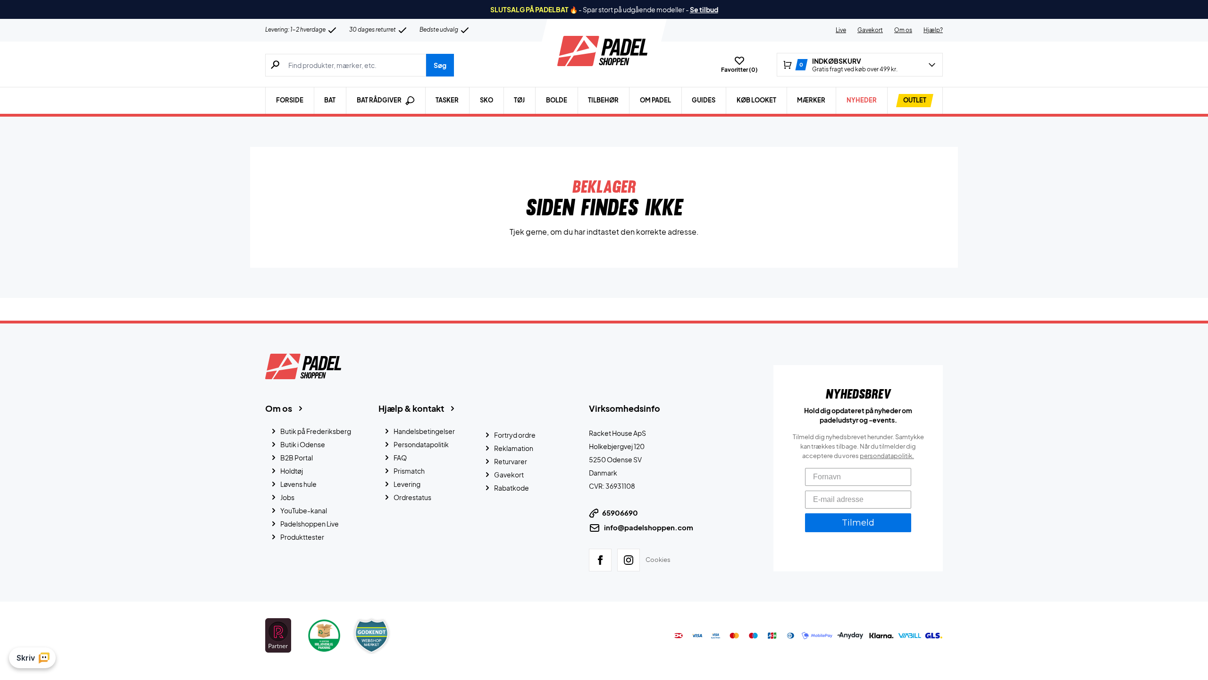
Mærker (811, 100)
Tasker (447, 100)
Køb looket (756, 100)
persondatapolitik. (887, 455)
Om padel (655, 100)
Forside (289, 100)
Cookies (658, 559)
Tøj (519, 100)
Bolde (556, 100)
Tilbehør (603, 100)
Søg (440, 65)
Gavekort (870, 30)
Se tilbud (704, 9)
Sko (486, 100)
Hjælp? (933, 30)
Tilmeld (858, 523)
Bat (330, 100)
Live (841, 30)
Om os (903, 30)
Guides (703, 100)
